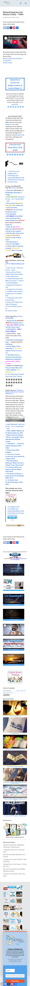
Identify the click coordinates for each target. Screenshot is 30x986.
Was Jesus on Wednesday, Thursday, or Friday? (14, 193)
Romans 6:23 (19, 135)
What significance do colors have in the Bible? (15, 749)
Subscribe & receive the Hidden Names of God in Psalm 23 (15, 84)
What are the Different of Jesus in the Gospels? (14, 229)
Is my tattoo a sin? (15, 733)
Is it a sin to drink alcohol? (15, 715)
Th (8, 214)
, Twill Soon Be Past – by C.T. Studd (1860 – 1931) (14, 426)
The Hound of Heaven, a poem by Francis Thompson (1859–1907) (14, 476)
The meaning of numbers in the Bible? (15, 766)
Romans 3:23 (9, 124)
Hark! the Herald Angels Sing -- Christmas (14, 342)
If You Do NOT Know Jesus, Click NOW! (15, 147)
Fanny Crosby (7, 63)
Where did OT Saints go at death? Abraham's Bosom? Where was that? (15, 783)
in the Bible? (15, 216)
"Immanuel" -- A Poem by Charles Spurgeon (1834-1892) (14, 446)
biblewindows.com (17, 263)
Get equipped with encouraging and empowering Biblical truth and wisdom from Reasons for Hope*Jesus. (16, 511)
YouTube (11, 318)
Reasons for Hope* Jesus (12, 17)
